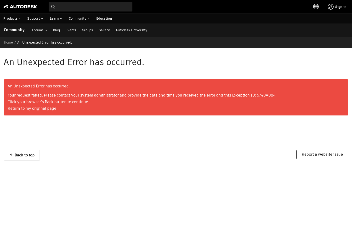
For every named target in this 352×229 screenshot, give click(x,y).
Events (71, 30)
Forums (38, 30)
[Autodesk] (20, 6)
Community (14, 30)
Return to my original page (32, 108)
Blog (56, 30)
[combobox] (90, 6)
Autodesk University (131, 30)
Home (8, 42)
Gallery (104, 30)
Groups (87, 30)
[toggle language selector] (316, 7)
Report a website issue (322, 154)
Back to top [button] (25, 155)
